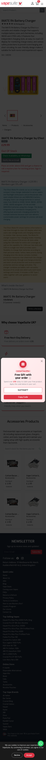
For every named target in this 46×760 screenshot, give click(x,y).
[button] (42, 4)
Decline (17, 755)
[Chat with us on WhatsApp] (41, 743)
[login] (33, 3)
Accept (29, 755)
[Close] (41, 361)
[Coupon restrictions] (30, 378)
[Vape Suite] (12, 3)
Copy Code (23, 397)
